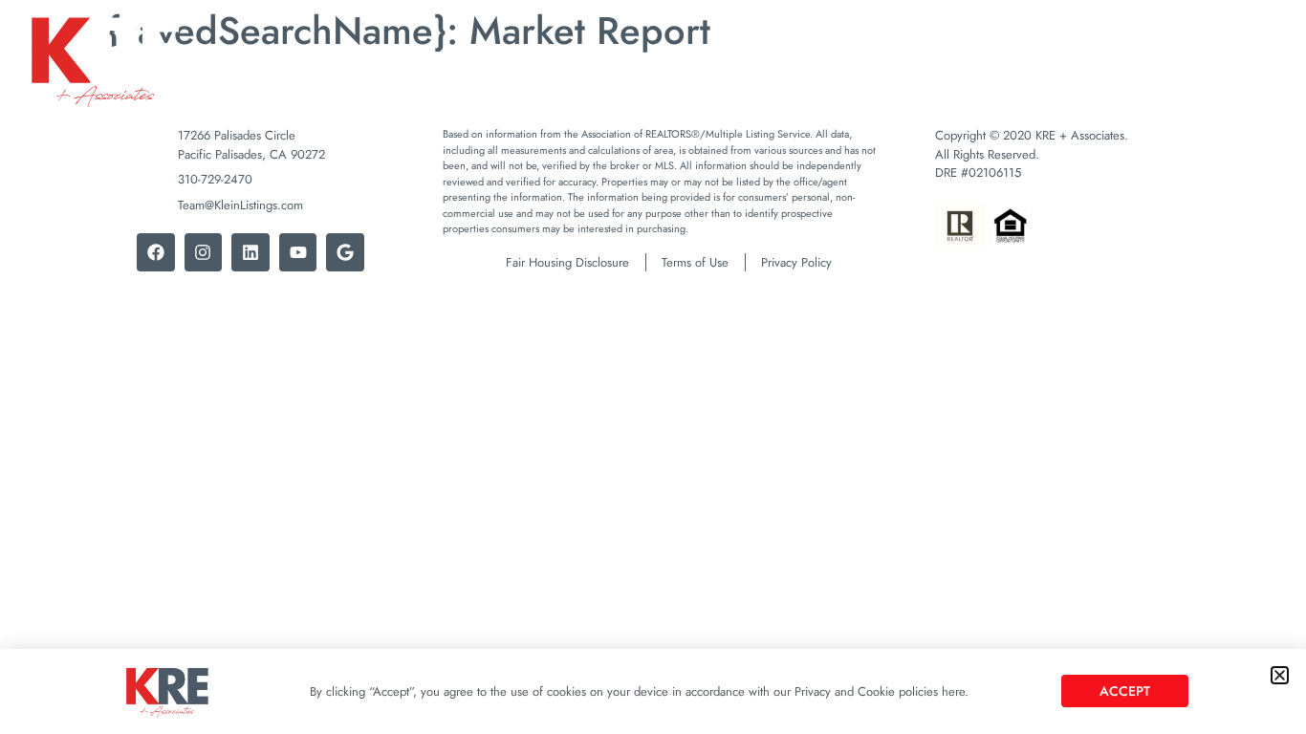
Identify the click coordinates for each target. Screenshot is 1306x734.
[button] (1280, 675)
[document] (653, 367)
